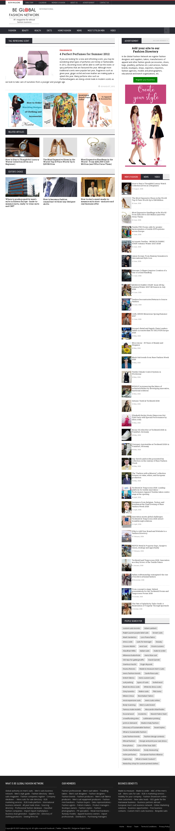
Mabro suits (144, 691)
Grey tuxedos (128, 691)
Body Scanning (129, 705)
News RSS (66, 828)
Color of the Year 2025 (146, 745)
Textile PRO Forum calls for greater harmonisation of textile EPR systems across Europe (148, 229)
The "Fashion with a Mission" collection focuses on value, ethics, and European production (149, 475)
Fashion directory (39, 793)
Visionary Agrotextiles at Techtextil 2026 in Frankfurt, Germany (150, 445)
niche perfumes (129, 754)
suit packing (128, 682)
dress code (127, 642)
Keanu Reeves (129, 669)
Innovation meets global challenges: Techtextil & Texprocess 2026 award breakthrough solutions (147, 518)
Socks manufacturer (131, 750)
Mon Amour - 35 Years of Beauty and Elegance (147, 344)
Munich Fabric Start (159, 714)
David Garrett (154, 660)
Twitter (58, 828)
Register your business (145, 79)
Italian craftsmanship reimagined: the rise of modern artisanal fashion (150, 575)
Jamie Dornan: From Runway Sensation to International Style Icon (150, 257)
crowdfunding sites (131, 718)
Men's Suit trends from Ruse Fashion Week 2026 (150, 358)
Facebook (50, 828)
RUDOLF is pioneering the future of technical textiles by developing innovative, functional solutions (150, 388)
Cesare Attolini (129, 646)
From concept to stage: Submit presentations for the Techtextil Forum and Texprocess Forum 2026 (150, 591)
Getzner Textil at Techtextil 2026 (146, 401)
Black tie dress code (131, 687)
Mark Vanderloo (129, 637)
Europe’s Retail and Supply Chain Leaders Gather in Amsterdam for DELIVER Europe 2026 (150, 330)
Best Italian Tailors (145, 696)
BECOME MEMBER (159, 40)
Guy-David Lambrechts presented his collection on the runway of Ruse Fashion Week (149, 461)
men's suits (28, 790)
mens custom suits (146, 678)
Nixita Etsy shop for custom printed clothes (140, 763)
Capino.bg (127, 759)
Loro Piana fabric (148, 637)
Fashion (12, 30)
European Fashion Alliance (152, 754)
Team (136, 826)
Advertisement (88, 2)
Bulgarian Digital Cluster (81, 828)
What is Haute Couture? (145, 759)
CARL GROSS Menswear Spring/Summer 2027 (149, 315)
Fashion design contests (154, 736)
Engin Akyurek (146, 664)
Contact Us (104, 2)
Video (113, 30)
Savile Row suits (151, 673)
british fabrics (128, 678)
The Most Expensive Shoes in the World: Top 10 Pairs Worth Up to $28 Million (59, 161)
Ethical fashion (129, 741)
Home (121, 826)
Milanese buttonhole (131, 655)
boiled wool (157, 682)
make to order (160, 651)
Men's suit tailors (90, 790)
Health (37, 30)
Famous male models (132, 709)
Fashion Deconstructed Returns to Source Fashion (149, 300)
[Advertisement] (117, 16)
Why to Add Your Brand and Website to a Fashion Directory (149, 532)
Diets (49, 30)
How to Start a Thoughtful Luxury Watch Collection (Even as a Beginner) (22, 161)
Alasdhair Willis (129, 651)
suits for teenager (144, 642)
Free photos (128, 745)
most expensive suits (132, 700)
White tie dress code (152, 687)
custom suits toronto (131, 628)
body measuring (151, 750)
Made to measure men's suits (152, 669)
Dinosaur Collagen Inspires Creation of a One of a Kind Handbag (149, 271)
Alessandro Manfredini (154, 709)
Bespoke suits (161, 811)
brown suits (158, 632)
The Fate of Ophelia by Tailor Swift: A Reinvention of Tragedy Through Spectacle (150, 604)
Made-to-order (142, 790)
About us (74, 2)
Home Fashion (64, 30)
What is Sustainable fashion (134, 732)
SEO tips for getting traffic (133, 660)
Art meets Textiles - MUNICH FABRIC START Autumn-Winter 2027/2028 (148, 242)
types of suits (142, 682)
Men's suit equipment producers (86, 799)
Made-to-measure (126, 790)
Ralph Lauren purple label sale (135, 632)
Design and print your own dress (153, 741)
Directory (29, 2)
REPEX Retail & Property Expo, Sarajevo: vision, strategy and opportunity (149, 546)
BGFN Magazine (14, 2)
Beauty (25, 30)
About (129, 826)
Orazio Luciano (157, 646)
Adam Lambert (150, 628)
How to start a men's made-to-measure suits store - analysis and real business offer (97, 201)
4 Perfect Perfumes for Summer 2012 (85, 54)
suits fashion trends (131, 736)
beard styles (159, 727)
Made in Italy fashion (150, 723)
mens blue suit (151, 655)
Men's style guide (22, 793)
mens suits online (152, 700)
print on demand (130, 723)
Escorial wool (128, 714)
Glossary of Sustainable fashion (136, 727)
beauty (159, 642)
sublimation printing (151, 718)
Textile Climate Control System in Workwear (146, 373)
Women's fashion (58, 2)
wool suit (143, 646)
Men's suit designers (78, 793)
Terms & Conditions (149, 826)
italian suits (144, 651)
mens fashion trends (131, 673)
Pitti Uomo (157, 691)
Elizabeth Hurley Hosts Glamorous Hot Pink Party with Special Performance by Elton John (149, 417)
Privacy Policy (164, 826)
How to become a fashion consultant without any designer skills (59, 201)
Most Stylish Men (96, 30)
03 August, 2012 (107, 86)
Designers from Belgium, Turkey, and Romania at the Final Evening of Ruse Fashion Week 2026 (148, 504)
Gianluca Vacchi (129, 664)
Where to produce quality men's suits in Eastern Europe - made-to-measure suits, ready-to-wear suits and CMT (22, 202)
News (79, 30)
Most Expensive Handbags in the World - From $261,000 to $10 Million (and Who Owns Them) (97, 161)
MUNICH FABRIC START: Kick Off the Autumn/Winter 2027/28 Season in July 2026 (148, 287)
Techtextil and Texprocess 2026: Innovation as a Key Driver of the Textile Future (150, 561)
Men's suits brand (147, 705)
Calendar (42, 2)
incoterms (142, 714)
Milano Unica (128, 696)
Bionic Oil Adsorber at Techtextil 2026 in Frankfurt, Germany (149, 431)
